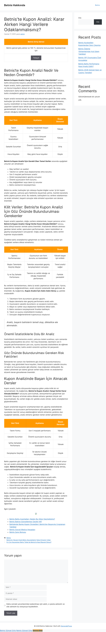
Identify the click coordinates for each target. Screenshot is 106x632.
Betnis (97, 5)
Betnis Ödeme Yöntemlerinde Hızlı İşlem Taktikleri (88, 51)
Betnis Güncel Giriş (8, 631)
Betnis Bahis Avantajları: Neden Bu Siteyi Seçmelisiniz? (32, 519)
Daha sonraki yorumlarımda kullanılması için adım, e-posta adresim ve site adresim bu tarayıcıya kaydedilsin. (35, 605)
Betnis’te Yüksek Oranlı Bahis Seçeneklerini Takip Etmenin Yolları (29, 540)
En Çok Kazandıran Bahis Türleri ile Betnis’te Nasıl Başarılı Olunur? (29, 542)
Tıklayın (36, 58)
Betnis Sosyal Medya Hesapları (22, 530)
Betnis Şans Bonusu (17, 532)
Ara (79, 18)
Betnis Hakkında (14, 5)
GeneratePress (66, 626)
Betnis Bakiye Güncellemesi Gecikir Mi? (25, 522)
